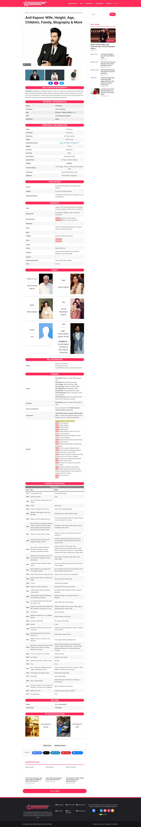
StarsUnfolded (48, 824)
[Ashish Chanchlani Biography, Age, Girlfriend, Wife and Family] (70, 813)
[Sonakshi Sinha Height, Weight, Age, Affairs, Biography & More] (70, 806)
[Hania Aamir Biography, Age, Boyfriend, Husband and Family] (60, 813)
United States (99, 3)
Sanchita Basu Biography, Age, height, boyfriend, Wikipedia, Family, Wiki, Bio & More (33, 779)
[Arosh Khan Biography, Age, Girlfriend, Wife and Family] (95, 56)
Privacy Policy (114, 824)
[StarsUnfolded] (35, 3)
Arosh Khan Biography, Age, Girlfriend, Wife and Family (107, 55)
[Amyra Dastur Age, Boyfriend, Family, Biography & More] (55, 771)
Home (28, 12)
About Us (101, 824)
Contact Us (96, 824)
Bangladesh (89, 3)
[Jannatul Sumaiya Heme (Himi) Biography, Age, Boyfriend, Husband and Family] (95, 91)
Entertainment (73, 3)
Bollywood (36, 12)
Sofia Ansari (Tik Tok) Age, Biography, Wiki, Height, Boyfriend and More (108, 63)
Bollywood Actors (44, 12)
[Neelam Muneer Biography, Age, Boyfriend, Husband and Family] (81, 806)
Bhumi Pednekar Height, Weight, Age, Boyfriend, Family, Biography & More (75, 779)
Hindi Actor (47, 745)
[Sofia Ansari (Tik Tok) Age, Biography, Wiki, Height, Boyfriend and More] (95, 64)
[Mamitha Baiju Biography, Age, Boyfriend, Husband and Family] (95, 72)
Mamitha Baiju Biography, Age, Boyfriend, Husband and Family (108, 71)
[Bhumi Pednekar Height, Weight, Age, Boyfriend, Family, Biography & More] (75, 771)
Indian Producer (60, 745)
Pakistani (108, 3)
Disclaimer (107, 824)
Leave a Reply (54, 791)
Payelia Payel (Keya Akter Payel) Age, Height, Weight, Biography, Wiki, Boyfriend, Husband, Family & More (108, 81)
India (81, 3)
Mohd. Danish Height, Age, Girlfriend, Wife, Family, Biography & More (103, 46)
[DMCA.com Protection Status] (103, 815)
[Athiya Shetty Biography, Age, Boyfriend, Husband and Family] (60, 806)
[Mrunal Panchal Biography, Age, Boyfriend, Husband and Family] (81, 813)
